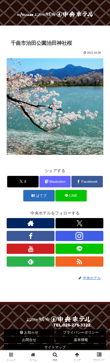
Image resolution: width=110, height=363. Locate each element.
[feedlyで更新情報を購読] (30, 261)
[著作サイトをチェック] (30, 223)
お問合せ (29, 340)
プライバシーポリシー (81, 332)
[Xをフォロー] (79, 223)
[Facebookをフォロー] (30, 236)
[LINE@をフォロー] (79, 249)
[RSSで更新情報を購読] (79, 261)
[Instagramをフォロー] (79, 236)
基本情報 (81, 340)
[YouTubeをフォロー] (30, 249)
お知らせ (30, 332)
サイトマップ (55, 347)
